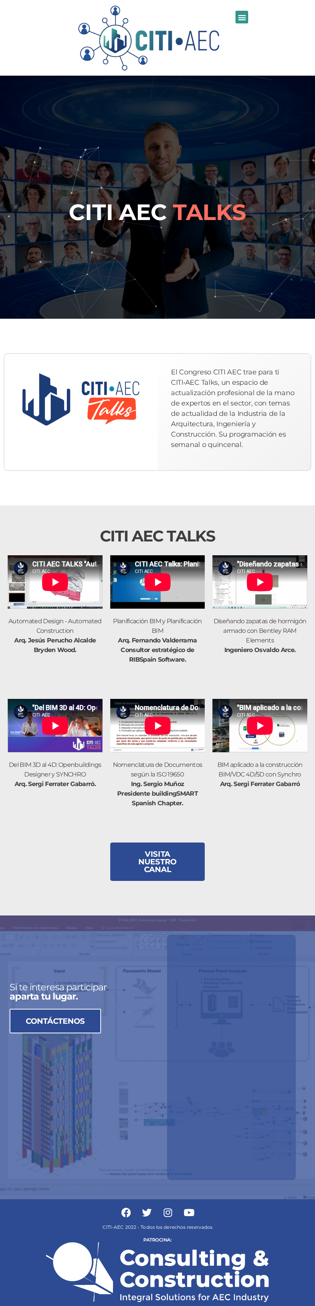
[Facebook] (126, 1212)
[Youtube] (189, 1212)
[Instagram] (167, 1212)
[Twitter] (147, 1212)
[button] (241, 17)
